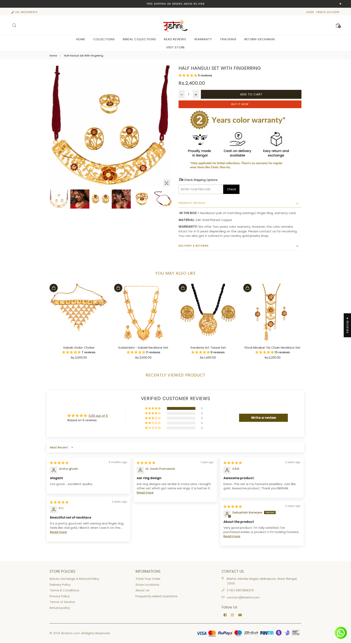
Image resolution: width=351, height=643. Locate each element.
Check (231, 189)
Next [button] (167, 127)
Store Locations (147, 584)
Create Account (328, 12)
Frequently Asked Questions (156, 596)
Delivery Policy (60, 584)
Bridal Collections (139, 39)
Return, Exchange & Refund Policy (74, 579)
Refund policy (60, 608)
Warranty (203, 39)
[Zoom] (166, 182)
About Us (142, 590)
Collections (104, 39)
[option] (111, 126)
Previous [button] (55, 127)
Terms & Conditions (64, 590)
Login (310, 12)
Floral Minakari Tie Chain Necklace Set (273, 347)
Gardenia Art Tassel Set (208, 347)
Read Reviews (175, 39)
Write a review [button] (263, 417)
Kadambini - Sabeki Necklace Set (143, 347)
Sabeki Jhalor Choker (79, 347)
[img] (59, 463)
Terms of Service (62, 602)
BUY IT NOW (240, 104)
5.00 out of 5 (98, 415)
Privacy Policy (59, 596)
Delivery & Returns (194, 245)
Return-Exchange (259, 39)
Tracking (228, 39)
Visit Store (175, 47)
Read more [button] (145, 492)
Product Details (192, 203)
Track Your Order (147, 579)
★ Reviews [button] (347, 325)
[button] (188, 75)
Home (80, 39)
